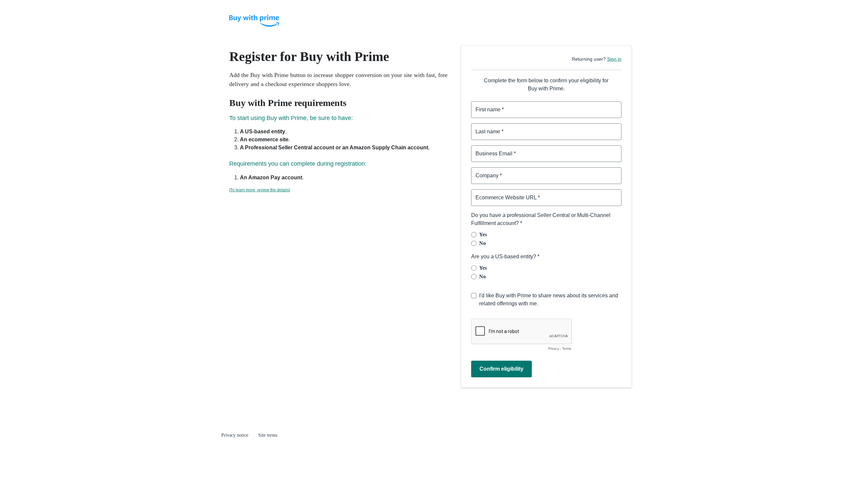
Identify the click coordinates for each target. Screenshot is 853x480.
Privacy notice (234, 435)
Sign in (614, 59)
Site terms (267, 435)
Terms (566, 348)
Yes (483, 234)
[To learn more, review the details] (259, 190)
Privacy (553, 348)
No (482, 243)
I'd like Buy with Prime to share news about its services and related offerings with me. (548, 299)
